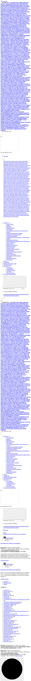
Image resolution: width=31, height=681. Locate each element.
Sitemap (5, 584)
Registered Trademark (11, 258)
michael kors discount (19, 166)
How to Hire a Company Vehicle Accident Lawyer (17, 61)
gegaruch (20, 190)
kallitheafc (5, 165)
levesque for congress (8, 177)
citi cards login (20, 181)
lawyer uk (10, 208)
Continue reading (5, 560)
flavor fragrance (7, 161)
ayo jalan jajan (13, 175)
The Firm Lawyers (7, 265)
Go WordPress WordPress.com (14, 119)
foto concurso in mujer (12, 192)
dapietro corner (14, 161)
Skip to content (4, 1)
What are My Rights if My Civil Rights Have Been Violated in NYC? (14, 94)
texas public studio (11, 187)
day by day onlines (10, 203)
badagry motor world (8, 183)
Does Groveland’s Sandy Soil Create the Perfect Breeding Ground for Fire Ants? (15, 8)
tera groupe (8, 185)
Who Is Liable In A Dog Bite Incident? (20, 99)
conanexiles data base (12, 179)
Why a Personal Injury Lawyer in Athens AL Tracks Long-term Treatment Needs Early (15, 18)
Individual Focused (10, 246)
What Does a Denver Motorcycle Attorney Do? (15, 84)
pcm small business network (19, 183)
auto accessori (25, 169)
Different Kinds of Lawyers (11, 74)
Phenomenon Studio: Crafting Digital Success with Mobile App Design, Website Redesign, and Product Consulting (15, 22)
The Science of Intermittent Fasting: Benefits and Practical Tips (13, 25)
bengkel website (7, 202)
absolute (21, 294)
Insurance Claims (10, 248)
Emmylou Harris (9, 538)
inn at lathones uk (7, 173)
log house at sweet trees (16, 182)
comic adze (12, 194)
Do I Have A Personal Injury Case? (15, 53)
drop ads (13, 185)
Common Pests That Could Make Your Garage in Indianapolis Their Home (14, 4)
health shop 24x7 (13, 207)
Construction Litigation (11, 236)
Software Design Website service (21, 195)
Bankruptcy (9, 226)
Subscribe (5, 156)
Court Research (9, 269)
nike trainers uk (24, 203)
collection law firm (7, 215)
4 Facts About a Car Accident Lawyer (19, 52)
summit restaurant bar (24, 215)
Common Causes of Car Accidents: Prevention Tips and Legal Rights (15, 13)
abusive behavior (11, 295)
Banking (8, 225)
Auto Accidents (9, 224)
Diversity (8, 238)
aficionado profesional (8, 164)
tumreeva (20, 169)
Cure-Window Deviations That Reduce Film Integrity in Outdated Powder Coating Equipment (14, 11)
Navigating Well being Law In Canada (15, 124)
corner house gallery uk (15, 178)
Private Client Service (11, 254)
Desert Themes (19, 655)
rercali (12, 204)
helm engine (11, 189)
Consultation (6, 262)
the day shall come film (19, 171)
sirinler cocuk (23, 196)
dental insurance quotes (8, 216)
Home (4, 532)
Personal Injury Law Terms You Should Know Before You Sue (15, 91)
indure (20, 191)
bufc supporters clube (16, 173)
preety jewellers (15, 215)
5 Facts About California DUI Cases (15, 66)
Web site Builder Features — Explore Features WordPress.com (14, 120)
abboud (5, 294)
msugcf (23, 191)
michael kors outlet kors (14, 214)
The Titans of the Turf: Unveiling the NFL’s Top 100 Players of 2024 (15, 29)
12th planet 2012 (18, 189)
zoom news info (7, 204)
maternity (20, 192)
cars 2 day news (15, 186)
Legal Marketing (10, 250)
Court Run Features (10, 270)
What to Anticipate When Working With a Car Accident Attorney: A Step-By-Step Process (15, 41)
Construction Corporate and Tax (13, 234)
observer (24, 192)
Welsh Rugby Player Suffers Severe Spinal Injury (14, 534)
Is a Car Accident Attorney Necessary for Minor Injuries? (13, 82)
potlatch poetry (14, 202)
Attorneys (5, 222)
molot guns (11, 166)
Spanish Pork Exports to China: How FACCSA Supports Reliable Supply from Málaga (14, 15)
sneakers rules (9, 198)
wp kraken (26, 199)
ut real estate (19, 179)
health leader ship (21, 207)
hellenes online (18, 194)
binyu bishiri (12, 169)
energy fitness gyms (22, 198)
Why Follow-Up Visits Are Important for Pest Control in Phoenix (15, 16)
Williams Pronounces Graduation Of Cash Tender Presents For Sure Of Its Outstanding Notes (15, 117)
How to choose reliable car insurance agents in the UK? (13, 96)
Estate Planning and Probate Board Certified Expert (18, 241)
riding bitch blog (7, 186)
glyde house (13, 210)
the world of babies (17, 208)
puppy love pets (25, 208)
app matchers (21, 202)
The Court (5, 266)
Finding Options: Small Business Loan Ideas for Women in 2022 (15, 67)
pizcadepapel (20, 174)
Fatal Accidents (9, 244)
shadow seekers (7, 170)
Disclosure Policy (7, 582)
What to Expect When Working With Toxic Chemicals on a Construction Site (15, 90)
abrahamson (17, 294)
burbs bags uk (26, 174)
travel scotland (20, 210)
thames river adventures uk (22, 185)
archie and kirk (21, 161)
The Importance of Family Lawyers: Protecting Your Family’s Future (15, 42)
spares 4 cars (25, 182)
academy (17, 295)
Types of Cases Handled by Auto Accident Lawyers (16, 65)
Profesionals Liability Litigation (13, 255)
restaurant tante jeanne (23, 162)
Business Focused (10, 228)
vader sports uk (9, 212)
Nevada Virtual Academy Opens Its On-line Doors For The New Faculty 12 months (15, 126)
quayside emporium (13, 162)
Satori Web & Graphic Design (21, 204)
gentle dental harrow (18, 212)
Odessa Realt (17, 177)
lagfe (22, 178)
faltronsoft (15, 190)
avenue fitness (6, 175)
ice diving (26, 171)
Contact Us (6, 581)
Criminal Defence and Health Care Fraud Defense (17, 237)
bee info (24, 190)
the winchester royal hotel (11, 174)
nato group (15, 198)
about (13, 294)
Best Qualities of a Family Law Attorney (15, 56)
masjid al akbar (6, 196)
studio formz (12, 199)
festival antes (20, 175)
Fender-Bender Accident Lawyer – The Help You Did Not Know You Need (15, 71)
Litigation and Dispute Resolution (14, 251)
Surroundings (5, 111)
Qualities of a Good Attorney (11, 77)
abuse (24, 294)
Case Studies (9, 229)
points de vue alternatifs (8, 195)
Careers (5, 261)
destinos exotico (9, 191)
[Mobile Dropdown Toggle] (9, 223)
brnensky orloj (27, 167)
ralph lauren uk (22, 165)
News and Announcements (9, 274)
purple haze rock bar (15, 196)
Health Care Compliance (12, 245)
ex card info (6, 169)
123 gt (23, 189)
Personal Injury (9, 253)
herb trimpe (25, 175)
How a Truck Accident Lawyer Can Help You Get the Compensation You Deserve (14, 73)
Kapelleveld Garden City (16, 170)
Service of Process (10, 273)
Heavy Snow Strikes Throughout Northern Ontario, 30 (15, 110)
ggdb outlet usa (15, 200)
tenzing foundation (7, 200)
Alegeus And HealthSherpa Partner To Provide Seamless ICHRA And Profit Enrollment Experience (15, 123)
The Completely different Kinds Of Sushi (14, 109)
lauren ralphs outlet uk (13, 165)
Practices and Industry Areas (9, 263)
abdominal (9, 294)
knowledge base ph (19, 199)
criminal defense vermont (12, 211)
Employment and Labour (12, 240)
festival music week (23, 186)
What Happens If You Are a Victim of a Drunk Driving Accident (15, 31)
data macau (17, 203)
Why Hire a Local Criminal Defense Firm (15, 57)
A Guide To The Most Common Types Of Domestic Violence (15, 63)
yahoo (7, 166)
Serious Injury (9, 259)
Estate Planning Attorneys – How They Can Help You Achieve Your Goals (15, 37)
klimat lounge (24, 164)
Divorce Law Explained (12, 49)
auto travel (15, 191)
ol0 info (21, 167)
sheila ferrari (22, 177)
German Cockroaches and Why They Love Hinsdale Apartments (15, 6)
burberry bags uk (24, 214)
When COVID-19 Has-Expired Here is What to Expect (15, 32)
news (25, 210)
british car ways (7, 210)
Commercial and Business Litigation (14, 233)
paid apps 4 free (18, 187)
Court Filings (9, 267)
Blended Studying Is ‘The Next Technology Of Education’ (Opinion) (13, 128)
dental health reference (24, 200)
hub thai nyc (25, 194)
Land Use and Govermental (12, 249)
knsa (16, 169)
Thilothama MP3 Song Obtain (12, 114)
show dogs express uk (12, 181)
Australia (16, 216)
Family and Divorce (10, 242)
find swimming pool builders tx (16, 206)
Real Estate (8, 257)
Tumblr (10, 111)
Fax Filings (8, 271)
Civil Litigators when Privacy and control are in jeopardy (16, 599)
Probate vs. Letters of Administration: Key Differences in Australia (12, 34)
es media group (17, 164)
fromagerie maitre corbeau (13, 167)
